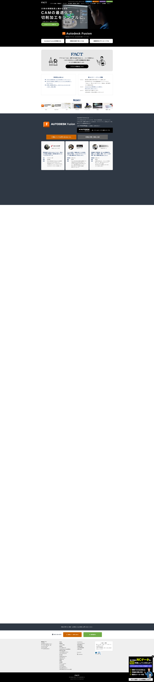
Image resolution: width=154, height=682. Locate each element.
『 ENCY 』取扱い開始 (51, 86)
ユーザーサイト (96, 1)
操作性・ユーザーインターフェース (98, 429)
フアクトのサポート (63, 666)
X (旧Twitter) (80, 654)
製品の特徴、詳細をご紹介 (93, 137)
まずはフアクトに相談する (50, 24)
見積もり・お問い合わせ (73, 634)
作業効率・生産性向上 (46, 429)
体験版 (89, 1)
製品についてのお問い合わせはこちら (61, 137)
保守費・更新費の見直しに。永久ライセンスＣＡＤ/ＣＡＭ (58, 85)
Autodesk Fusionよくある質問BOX (65, 649)
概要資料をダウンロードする (101, 41)
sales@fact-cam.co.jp (46, 648)
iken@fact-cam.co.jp (100, 646)
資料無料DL (93, 634)
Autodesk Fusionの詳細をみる (52, 41)
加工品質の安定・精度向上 (71, 429)
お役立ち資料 (103, 1)
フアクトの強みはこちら (77, 66)
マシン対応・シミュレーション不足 (98, 433)
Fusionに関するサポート (63, 667)
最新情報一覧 (76, 614)
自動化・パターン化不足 (71, 433)
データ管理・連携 (45, 433)
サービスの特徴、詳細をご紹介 (93, 306)
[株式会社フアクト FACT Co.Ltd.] (44, 2)
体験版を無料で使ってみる (77, 41)
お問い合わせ (110, 1)
